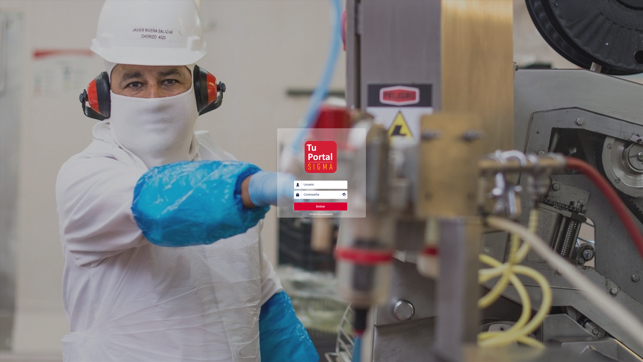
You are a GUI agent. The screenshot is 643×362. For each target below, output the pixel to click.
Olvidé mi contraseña (320, 214)
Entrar (320, 206)
